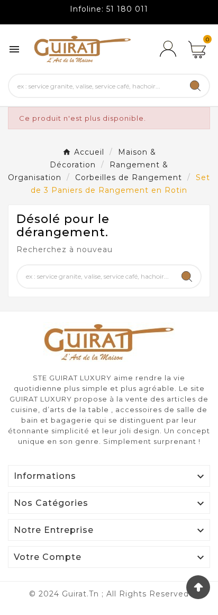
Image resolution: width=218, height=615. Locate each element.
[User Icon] (167, 49)
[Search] (195, 86)
